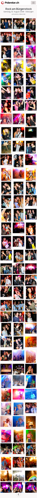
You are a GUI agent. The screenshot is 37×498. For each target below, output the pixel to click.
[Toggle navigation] (33, 3)
